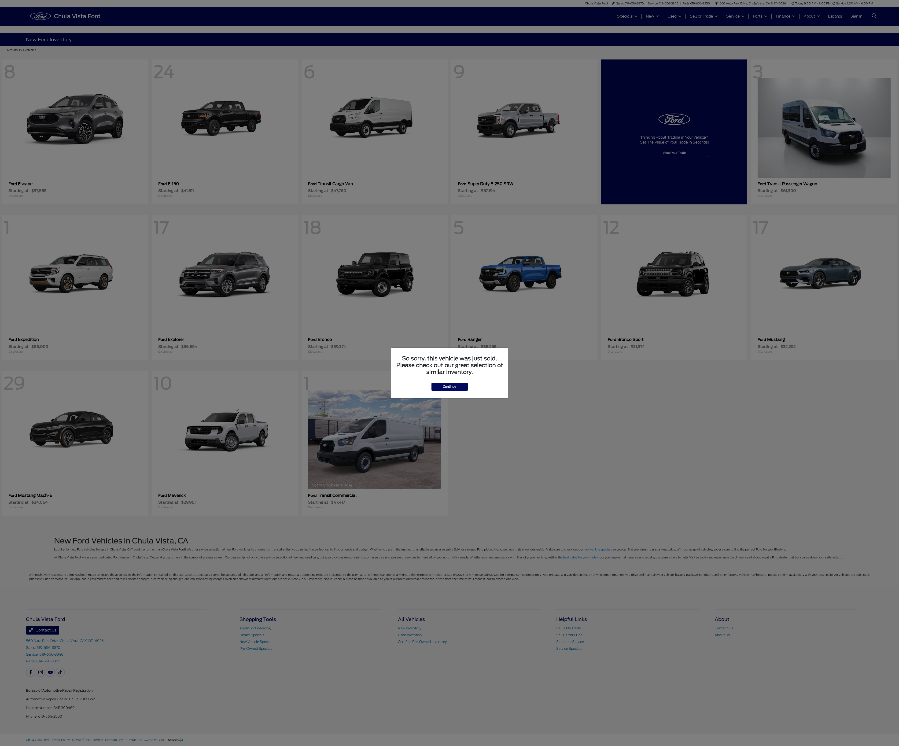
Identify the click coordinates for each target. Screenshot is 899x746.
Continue (449, 386)
